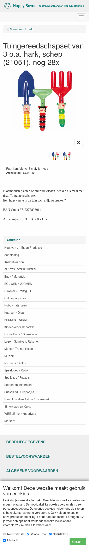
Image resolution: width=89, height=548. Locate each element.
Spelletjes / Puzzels (17, 377)
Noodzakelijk (15, 534)
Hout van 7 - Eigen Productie (23, 247)
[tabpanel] (56, 156)
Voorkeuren (38, 534)
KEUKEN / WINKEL (16, 320)
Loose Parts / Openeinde (20, 334)
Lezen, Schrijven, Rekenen (22, 341)
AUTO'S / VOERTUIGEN (20, 269)
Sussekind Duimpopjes (19, 392)
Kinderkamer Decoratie (19, 327)
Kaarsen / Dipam (15, 312)
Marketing (13, 540)
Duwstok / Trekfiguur (17, 291)
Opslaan (77, 542)
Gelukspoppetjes (15, 298)
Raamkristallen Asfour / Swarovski (26, 399)
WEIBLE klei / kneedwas (20, 413)
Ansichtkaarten (14, 262)
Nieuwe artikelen (15, 363)
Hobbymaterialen (15, 305)
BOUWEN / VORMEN (18, 284)
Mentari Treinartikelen (18, 348)
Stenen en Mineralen (18, 385)
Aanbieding (11, 255)
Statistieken (60, 534)
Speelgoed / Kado (16, 370)
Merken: (9, 421)
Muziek (9, 356)
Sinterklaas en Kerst (17, 406)
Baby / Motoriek (14, 276)
